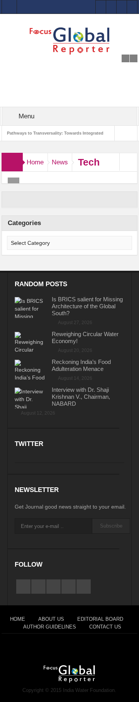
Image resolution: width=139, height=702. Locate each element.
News (60, 162)
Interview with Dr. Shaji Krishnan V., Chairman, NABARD (81, 396)
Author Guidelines (49, 627)
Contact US (105, 627)
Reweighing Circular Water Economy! (85, 337)
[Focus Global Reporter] (69, 41)
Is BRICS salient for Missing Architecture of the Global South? (87, 306)
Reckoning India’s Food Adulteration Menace (81, 365)
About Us (51, 619)
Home (35, 162)
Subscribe (111, 526)
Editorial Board (100, 619)
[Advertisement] (70, 64)
